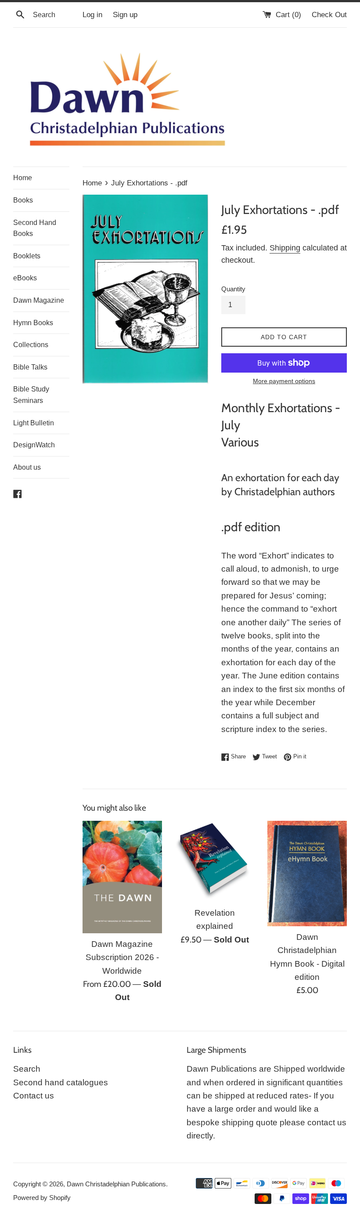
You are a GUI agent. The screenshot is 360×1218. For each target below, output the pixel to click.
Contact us (33, 1095)
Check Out (329, 15)
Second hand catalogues (60, 1082)
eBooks (25, 278)
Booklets (26, 256)
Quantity (233, 289)
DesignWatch (34, 445)
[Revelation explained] (215, 861)
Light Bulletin (33, 423)
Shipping (285, 247)
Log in (92, 15)
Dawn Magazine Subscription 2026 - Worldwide (122, 957)
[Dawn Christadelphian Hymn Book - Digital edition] (307, 873)
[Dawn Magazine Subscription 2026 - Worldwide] (122, 877)
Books (23, 200)
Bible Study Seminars (31, 394)
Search (26, 1068)
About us (27, 467)
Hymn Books (33, 322)
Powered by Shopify (42, 1197)
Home (22, 177)
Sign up (125, 15)
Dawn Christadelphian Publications (116, 1184)
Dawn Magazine (38, 300)
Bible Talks (30, 367)
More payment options (284, 380)
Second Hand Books (34, 228)
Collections (30, 344)
